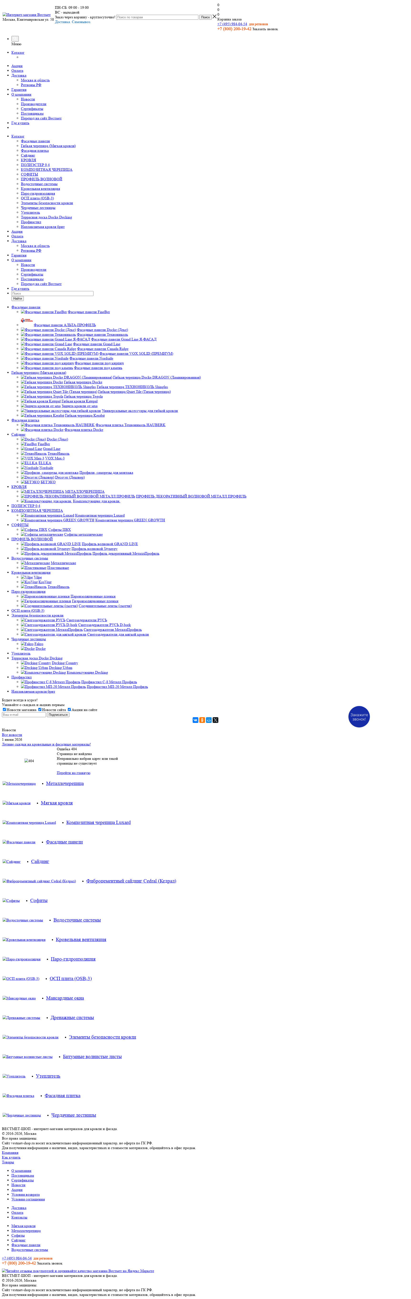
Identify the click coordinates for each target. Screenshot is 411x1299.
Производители (33, 104)
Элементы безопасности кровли (47, 203)
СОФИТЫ (29, 174)
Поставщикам (32, 113)
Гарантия (18, 89)
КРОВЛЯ (28, 160)
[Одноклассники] (202, 720)
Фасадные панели (35, 141)
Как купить (11, 1157)
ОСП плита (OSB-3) (37, 198)
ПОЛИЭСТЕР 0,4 (35, 165)
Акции (17, 66)
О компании (21, 94)
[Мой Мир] (209, 720)
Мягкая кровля (23, 1226)
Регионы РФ (31, 85)
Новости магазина (21, 709)
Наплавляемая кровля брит (43, 226)
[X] (215, 720)
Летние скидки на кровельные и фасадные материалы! (46, 744)
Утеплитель (30, 212)
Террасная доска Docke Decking (46, 217)
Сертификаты (32, 108)
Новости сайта (54, 709)
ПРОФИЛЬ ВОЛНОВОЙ (41, 179)
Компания (10, 1152)
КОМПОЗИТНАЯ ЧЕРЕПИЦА (47, 169)
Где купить (20, 123)
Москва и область (35, 80)
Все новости (12, 734)
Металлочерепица (26, 1230)
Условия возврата (25, 1194)
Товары (8, 1162)
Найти (17, 298)
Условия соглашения (28, 1199)
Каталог (17, 52)
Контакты (19, 1217)
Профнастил (31, 222)
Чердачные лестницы (38, 207)
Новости (28, 99)
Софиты (18, 1235)
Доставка (18, 75)
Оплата (17, 70)
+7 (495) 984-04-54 (232, 24)
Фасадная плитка (35, 150)
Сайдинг (28, 155)
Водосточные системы (39, 184)
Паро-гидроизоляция (38, 193)
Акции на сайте (84, 709)
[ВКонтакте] (195, 720)
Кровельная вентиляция (40, 188)
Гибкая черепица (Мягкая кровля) (48, 145)
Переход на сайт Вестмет (41, 118)
